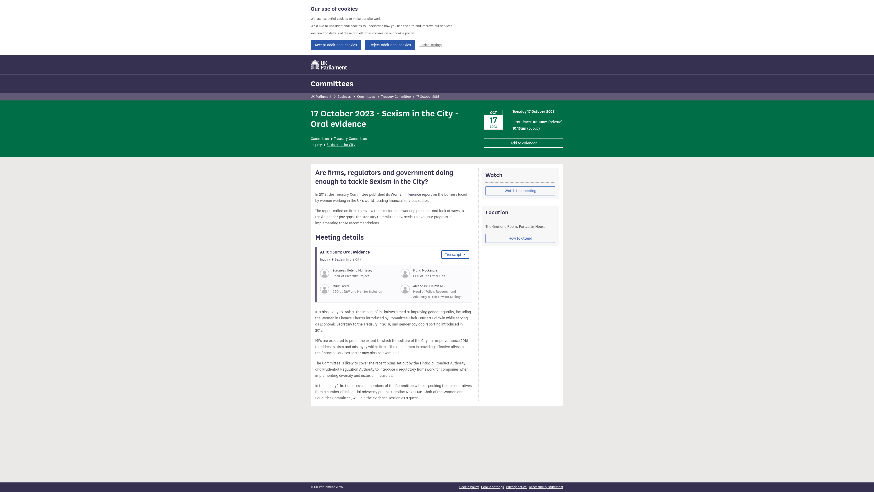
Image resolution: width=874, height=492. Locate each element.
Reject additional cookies (390, 45)
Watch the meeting (520, 191)
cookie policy (404, 33)
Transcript (453, 254)
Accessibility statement (546, 487)
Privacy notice (516, 487)
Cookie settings (430, 45)
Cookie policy (469, 487)
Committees (332, 83)
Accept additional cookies (336, 45)
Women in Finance (406, 194)
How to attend (520, 238)
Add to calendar (524, 143)
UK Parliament (321, 97)
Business (344, 97)
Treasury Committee (396, 97)
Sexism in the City (341, 145)
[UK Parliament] (329, 65)
